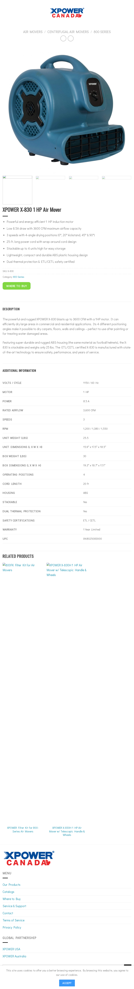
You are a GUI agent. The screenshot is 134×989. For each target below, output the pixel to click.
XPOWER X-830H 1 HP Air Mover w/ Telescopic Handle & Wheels (67, 831)
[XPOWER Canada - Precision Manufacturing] (67, 12)
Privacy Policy (12, 927)
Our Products (11, 885)
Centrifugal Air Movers (68, 31)
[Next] (124, 109)
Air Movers (33, 31)
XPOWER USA (11, 949)
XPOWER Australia (14, 956)
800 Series (102, 31)
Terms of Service (13, 920)
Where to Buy (12, 899)
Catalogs (8, 892)
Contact (8, 913)
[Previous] (9, 109)
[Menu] (5, 12)
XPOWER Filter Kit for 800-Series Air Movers (23, 829)
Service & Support (14, 906)
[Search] (129, 12)
